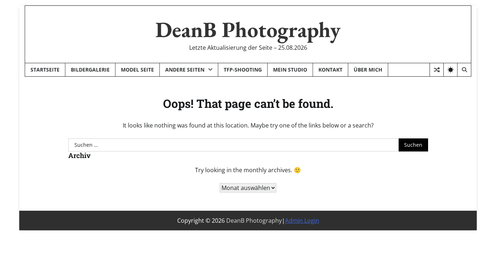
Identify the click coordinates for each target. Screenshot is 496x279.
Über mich (368, 69)
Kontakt (330, 69)
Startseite (45, 69)
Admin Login (302, 221)
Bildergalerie (90, 69)
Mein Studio (290, 69)
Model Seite (137, 69)
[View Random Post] (436, 70)
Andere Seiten (184, 69)
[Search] (464, 70)
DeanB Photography (248, 29)
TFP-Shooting (243, 69)
